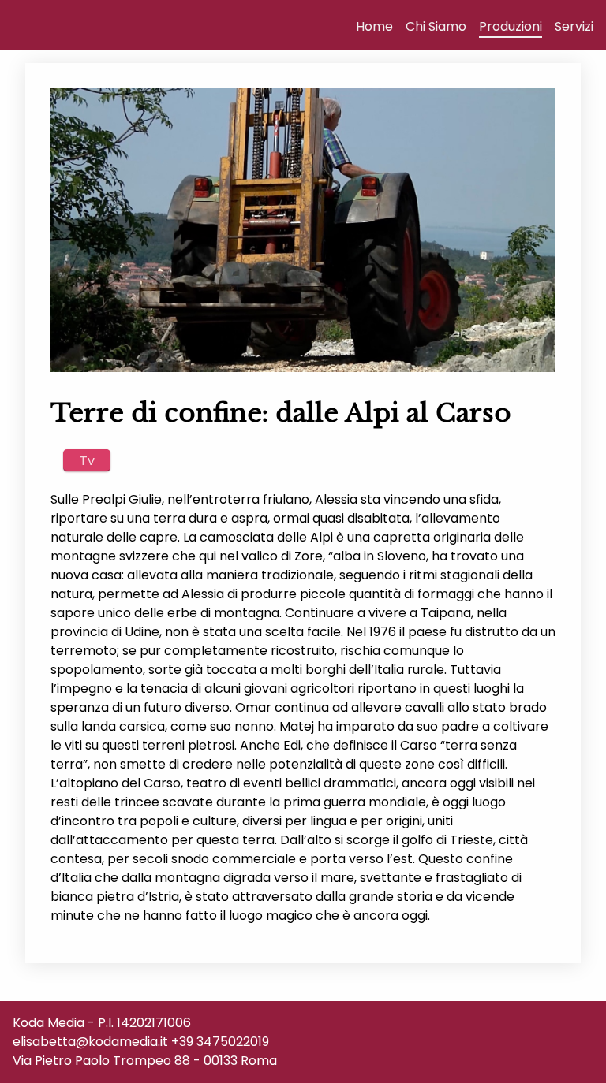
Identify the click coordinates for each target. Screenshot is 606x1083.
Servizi (574, 26)
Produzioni (510, 26)
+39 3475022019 (220, 1042)
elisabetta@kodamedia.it (90, 1042)
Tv (87, 460)
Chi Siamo (436, 26)
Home (374, 26)
